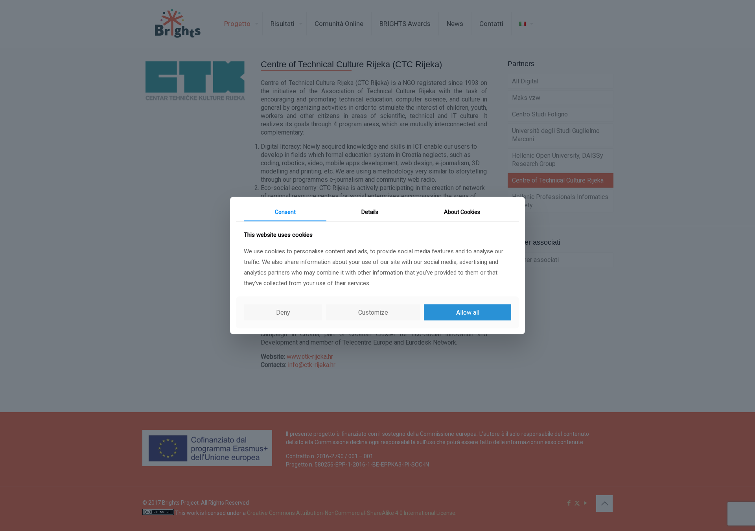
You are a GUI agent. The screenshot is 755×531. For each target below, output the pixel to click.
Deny (283, 312)
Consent (285, 212)
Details (369, 212)
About (462, 212)
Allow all (467, 312)
